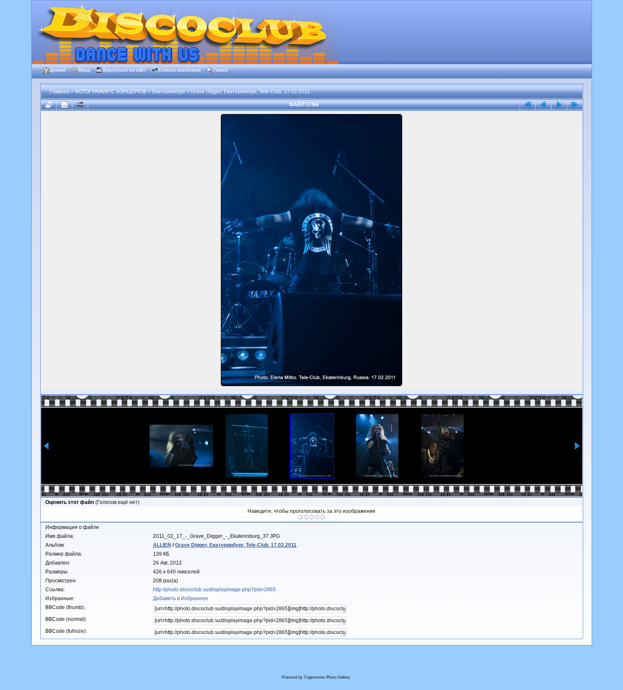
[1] (300, 517)
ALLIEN (162, 545)
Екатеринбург (168, 92)
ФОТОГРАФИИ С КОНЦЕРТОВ (111, 92)
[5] (322, 517)
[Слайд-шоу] (80, 104)
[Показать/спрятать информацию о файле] (64, 104)
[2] (306, 517)
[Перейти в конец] (574, 104)
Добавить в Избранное (180, 598)
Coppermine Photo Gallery (327, 677)
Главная (60, 92)
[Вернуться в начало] (527, 104)
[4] (317, 517)
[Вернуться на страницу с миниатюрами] (48, 104)
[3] (311, 517)
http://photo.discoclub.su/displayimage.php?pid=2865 (214, 590)
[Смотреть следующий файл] (559, 104)
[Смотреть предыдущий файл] (543, 104)
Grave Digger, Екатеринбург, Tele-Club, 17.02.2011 (250, 92)
